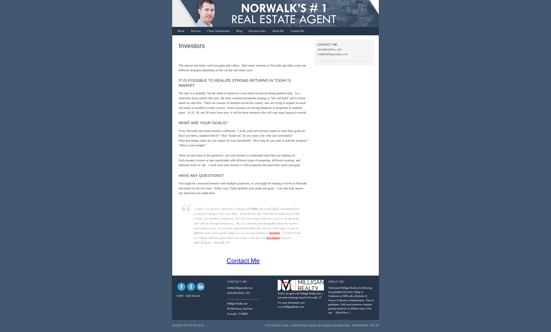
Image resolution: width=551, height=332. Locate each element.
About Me (278, 30)
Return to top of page (188, 325)
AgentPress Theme (303, 325)
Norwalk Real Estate (271, 13)
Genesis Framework (336, 325)
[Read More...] (343, 312)
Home (181, 30)
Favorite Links (257, 30)
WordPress (360, 325)
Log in (374, 325)
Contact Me (297, 30)
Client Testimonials (218, 30)
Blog (239, 30)
